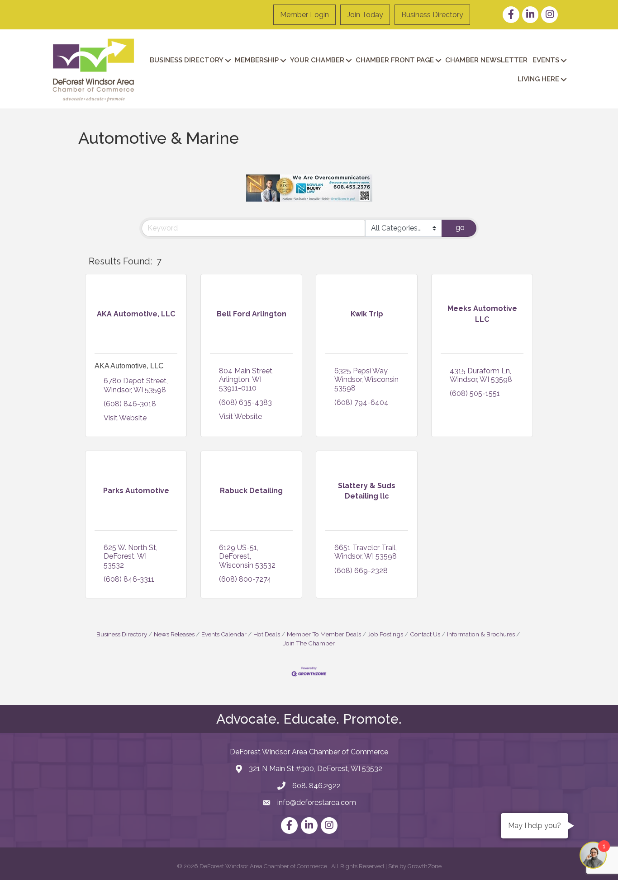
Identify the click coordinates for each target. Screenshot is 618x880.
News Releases (174, 634)
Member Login (304, 14)
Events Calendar (224, 634)
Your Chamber (317, 60)
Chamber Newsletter (486, 60)
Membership (257, 60)
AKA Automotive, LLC (129, 366)
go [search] (460, 227)
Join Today (365, 14)
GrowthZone (425, 866)
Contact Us (425, 634)
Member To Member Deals (324, 634)
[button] (499, 261)
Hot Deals (266, 634)
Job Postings (385, 634)
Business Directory (432, 14)
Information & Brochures (481, 634)
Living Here (538, 79)
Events (545, 60)
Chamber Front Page (395, 60)
